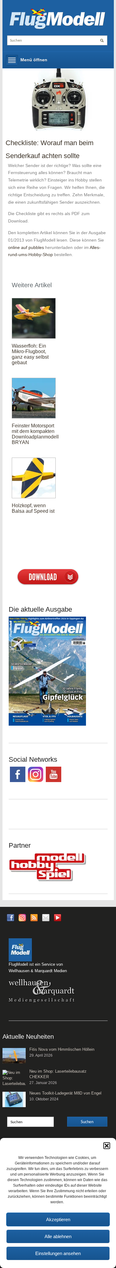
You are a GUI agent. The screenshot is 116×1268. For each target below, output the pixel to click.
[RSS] (34, 917)
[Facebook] (10, 917)
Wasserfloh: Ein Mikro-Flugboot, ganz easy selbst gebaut (30, 354)
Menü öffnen (33, 59)
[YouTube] (57, 919)
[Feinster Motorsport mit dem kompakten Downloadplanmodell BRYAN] (34, 397)
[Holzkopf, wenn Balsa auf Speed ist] (34, 477)
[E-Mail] (45, 917)
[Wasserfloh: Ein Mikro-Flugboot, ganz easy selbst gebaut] (34, 318)
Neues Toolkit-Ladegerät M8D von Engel (65, 1093)
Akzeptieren (58, 1219)
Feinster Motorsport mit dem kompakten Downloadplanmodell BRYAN (35, 434)
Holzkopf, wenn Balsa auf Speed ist (33, 508)
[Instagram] (22, 917)
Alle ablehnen (58, 1236)
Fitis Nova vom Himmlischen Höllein (61, 1049)
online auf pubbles (26, 247)
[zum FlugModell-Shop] (47, 670)
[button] (107, 1146)
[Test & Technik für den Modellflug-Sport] (57, 17)
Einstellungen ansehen (58, 1253)
